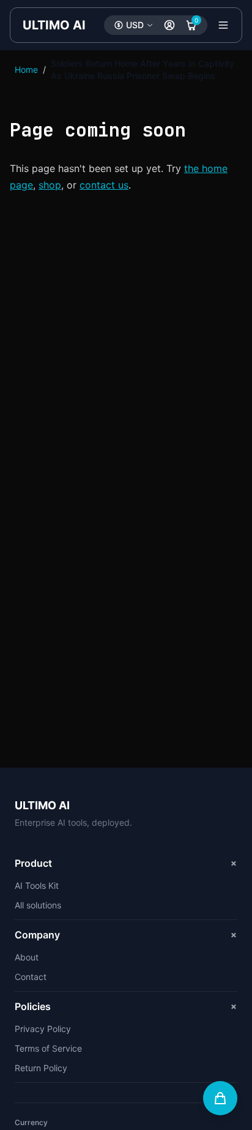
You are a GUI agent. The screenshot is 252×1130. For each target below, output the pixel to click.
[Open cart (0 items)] (220, 1098)
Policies (126, 1006)
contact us (104, 185)
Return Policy (41, 1068)
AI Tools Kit (37, 885)
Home (26, 69)
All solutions (38, 905)
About (27, 957)
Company (126, 934)
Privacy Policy (43, 1028)
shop (50, 185)
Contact (30, 976)
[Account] (169, 25)
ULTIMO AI (54, 25)
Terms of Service (48, 1048)
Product (126, 863)
